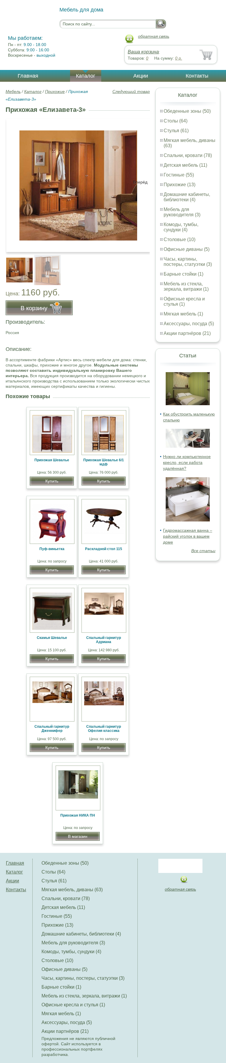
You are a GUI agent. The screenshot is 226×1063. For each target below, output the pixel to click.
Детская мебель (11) (185, 165)
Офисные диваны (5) (187, 249)
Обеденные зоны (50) (187, 111)
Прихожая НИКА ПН (77, 815)
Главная (28, 76)
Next (143, 266)
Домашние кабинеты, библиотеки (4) (187, 197)
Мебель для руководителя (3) (182, 212)
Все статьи (203, 550)
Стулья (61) (176, 130)
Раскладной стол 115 (103, 549)
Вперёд (140, 182)
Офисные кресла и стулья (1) (184, 301)
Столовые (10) (179, 239)
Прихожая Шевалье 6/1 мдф (103, 462)
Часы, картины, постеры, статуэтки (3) (188, 261)
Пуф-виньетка (51, 549)
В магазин (77, 836)
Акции (140, 76)
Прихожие (55, 91)
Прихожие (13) (179, 184)
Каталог (85, 76)
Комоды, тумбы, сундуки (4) (181, 227)
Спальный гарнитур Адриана (103, 640)
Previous (16, 266)
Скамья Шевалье (52, 638)
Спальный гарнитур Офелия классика (103, 729)
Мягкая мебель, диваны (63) (72, 889)
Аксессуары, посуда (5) (189, 323)
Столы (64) (175, 120)
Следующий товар (131, 91)
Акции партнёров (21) (187, 333)
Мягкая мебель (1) (183, 313)
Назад (15, 182)
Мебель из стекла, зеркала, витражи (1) (186, 286)
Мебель (13, 91)
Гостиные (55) (179, 174)
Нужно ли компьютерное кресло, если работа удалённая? (187, 462)
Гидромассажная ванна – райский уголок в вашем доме (187, 536)
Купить (51, 481)
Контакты (197, 76)
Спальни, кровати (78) (188, 155)
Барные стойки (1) (183, 274)
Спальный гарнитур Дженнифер (51, 729)
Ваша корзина (143, 51)
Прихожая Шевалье (51, 460)
